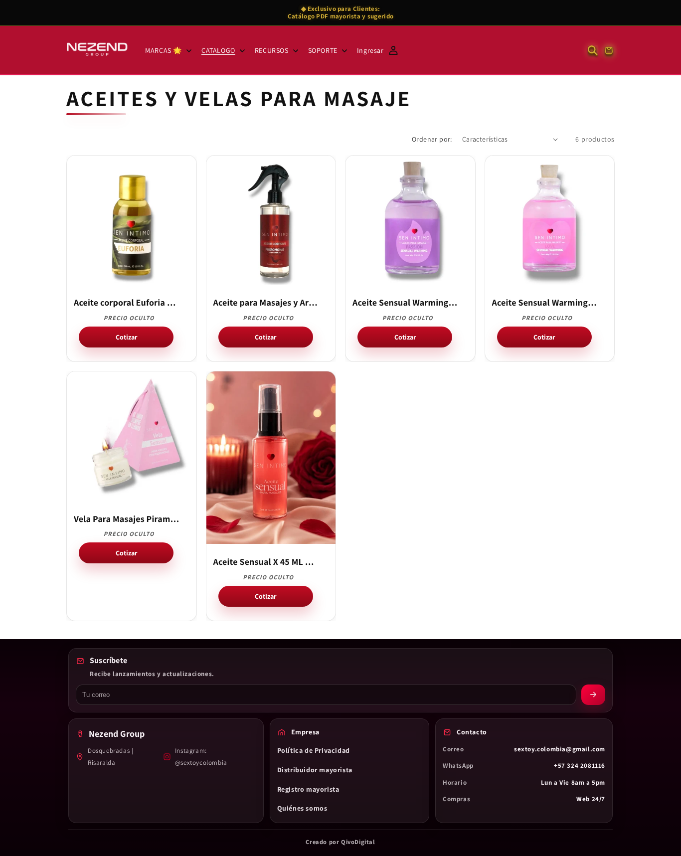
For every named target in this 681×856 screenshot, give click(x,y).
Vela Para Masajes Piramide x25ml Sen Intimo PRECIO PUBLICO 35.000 (126, 519)
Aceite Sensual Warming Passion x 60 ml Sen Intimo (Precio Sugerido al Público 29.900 (405, 303)
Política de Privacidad (313, 750)
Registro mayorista (308, 789)
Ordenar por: (432, 139)
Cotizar (126, 337)
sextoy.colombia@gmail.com (559, 749)
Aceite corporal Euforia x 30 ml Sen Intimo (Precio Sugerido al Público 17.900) (126, 303)
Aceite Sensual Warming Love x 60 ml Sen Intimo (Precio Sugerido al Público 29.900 (545, 303)
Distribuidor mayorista (314, 769)
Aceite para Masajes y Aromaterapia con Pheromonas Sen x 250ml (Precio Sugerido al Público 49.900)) (266, 303)
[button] (167, 50)
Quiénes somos (302, 808)
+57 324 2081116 (579, 765)
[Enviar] (593, 695)
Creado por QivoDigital (340, 842)
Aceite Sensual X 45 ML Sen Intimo (266, 562)
